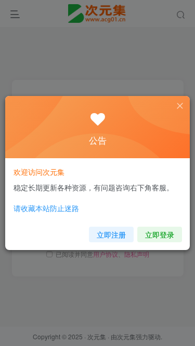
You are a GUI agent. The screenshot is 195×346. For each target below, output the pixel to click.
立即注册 (111, 234)
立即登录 (159, 234)
